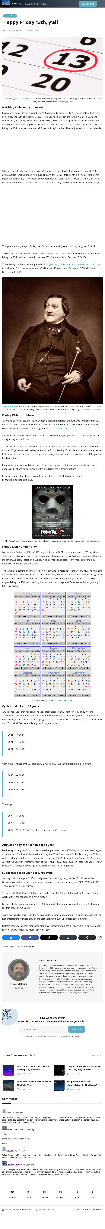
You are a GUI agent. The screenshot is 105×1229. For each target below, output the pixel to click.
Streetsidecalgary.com (63, 101)
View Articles (19, 988)
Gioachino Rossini (10, 406)
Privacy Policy (74, 1036)
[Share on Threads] (49, 937)
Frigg (75, 98)
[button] (101, 4)
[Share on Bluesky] (11, 937)
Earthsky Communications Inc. (23, 1210)
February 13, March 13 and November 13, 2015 (74, 264)
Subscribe (89, 3)
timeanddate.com (65, 700)
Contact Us (86, 1210)
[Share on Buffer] (68, 937)
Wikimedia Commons (92, 409)
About (77, 1210)
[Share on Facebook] (30, 937)
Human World (10, 16)
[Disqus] (52, 1142)
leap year (49, 253)
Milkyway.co (50, 1210)
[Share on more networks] (87, 937)
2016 (82, 178)
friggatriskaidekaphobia (21, 98)
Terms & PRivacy (98, 1210)
